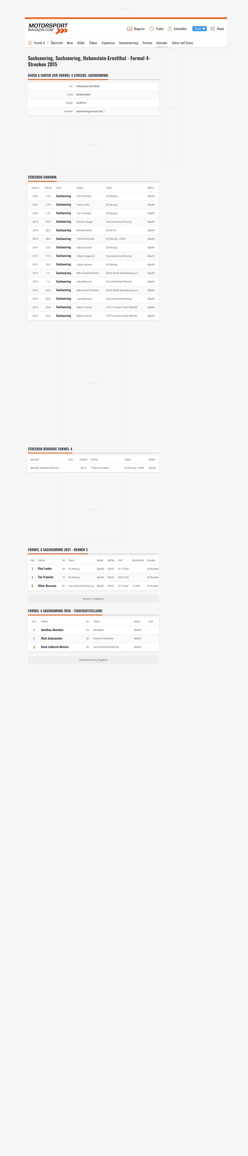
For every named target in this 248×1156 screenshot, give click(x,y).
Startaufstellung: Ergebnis (93, 659)
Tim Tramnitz (45, 577)
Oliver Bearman (47, 585)
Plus (198, 28)
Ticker (160, 28)
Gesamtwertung (128, 42)
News (70, 42)
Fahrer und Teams (182, 42)
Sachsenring (63, 196)
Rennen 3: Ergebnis (93, 598)
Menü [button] (220, 28)
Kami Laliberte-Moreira (55, 647)
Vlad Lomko (45, 568)
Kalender (162, 42)
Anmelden (180, 28)
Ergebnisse (108, 42)
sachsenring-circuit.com (89, 111)
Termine (147, 42)
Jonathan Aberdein (52, 630)
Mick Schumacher (52, 638)
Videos (93, 42)
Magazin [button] (139, 28)
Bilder (81, 42)
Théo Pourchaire (100, 467)
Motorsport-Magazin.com (48, 28)
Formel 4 (39, 42)
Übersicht (57, 42)
